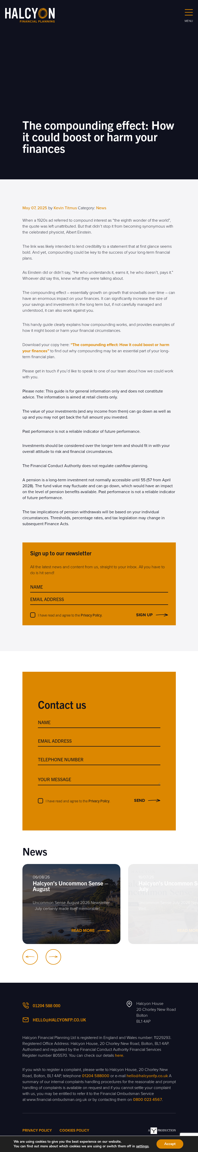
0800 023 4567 (147, 1099)
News (101, 208)
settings (142, 1146)
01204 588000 (95, 1075)
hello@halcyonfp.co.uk (59, 1019)
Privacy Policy (91, 615)
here (119, 1055)
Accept (170, 1143)
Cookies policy (74, 1130)
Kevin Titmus (65, 208)
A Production (162, 1130)
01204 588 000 (46, 1005)
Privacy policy (37, 1130)
